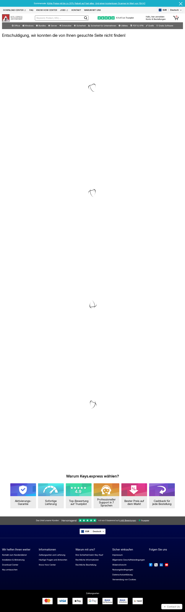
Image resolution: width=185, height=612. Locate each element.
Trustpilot (130, 18)
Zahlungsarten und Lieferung (52, 555)
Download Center (10, 564)
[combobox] (61, 18)
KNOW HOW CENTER (46, 10)
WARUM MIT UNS (92, 10)
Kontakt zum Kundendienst (14, 555)
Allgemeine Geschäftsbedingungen (128, 559)
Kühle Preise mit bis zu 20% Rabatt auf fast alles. (71, 3)
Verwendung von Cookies (124, 579)
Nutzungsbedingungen (122, 569)
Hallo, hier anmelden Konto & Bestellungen (156, 17)
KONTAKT (76, 10)
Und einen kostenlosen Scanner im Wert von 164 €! (120, 3)
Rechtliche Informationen (87, 559)
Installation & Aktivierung (13, 559)
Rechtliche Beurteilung (85, 564)
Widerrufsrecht (119, 564)
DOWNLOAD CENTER (13, 10)
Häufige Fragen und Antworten (53, 559)
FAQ (31, 10)
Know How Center (47, 564)
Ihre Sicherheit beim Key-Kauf (89, 555)
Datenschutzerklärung (122, 574)
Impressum (117, 555)
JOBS (63, 10)
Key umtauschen (9, 569)
